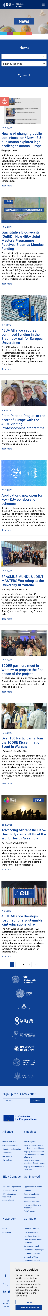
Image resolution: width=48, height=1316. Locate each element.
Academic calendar (9, 1190)
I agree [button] (29, 1302)
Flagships (30, 1131)
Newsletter (6, 1232)
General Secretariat (31, 1229)
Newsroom (9, 1218)
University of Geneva (32, 1253)
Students (27, 1190)
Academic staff (30, 1198)
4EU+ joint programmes (11, 1187)
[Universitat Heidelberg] (24, 995)
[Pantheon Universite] (24, 1009)
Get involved (32, 1176)
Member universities (10, 1145)
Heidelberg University (32, 1236)
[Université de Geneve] (24, 1050)
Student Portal (8, 1200)
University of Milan (31, 1257)
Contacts (30, 1218)
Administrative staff (32, 1201)
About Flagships (30, 1142)
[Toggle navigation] (43, 4)
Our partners (7, 1160)
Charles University (31, 1232)
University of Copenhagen (34, 1250)
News (4, 1229)
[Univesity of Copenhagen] (24, 1036)
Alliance (7, 1131)
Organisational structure (11, 1149)
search (26, 75)
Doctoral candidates (32, 1194)
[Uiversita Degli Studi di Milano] (24, 1064)
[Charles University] (24, 981)
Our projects (7, 1156)
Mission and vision (9, 1142)
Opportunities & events (33, 1187)
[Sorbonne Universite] (24, 1023)
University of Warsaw (32, 1261)
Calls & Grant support (32, 1211)
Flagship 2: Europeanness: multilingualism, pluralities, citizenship (34, 1154)
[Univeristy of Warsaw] (24, 1078)
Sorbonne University (32, 1246)
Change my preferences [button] (29, 1307)
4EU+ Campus (11, 1176)
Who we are (7, 1153)
